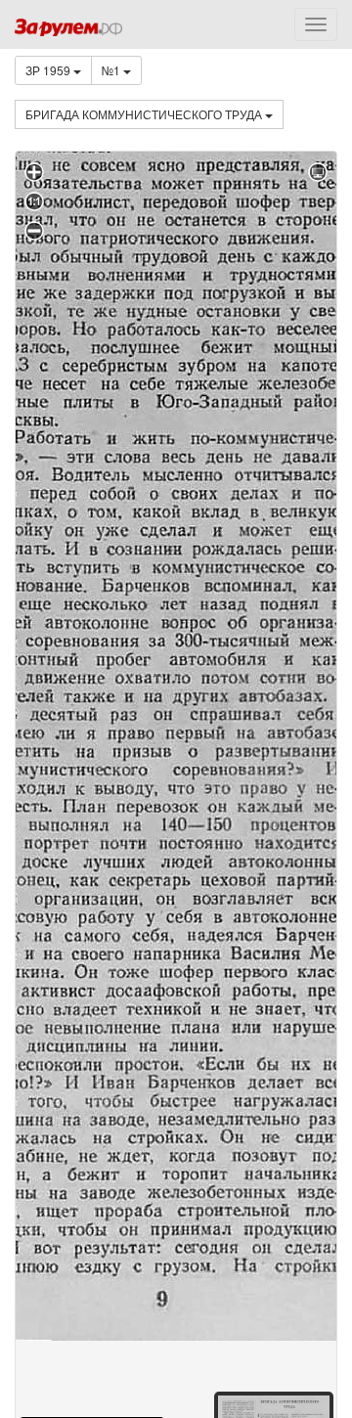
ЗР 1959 (49, 70)
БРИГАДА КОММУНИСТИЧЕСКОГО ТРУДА (145, 114)
